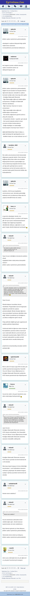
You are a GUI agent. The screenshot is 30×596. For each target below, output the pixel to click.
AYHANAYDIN (8, 16)
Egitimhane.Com (10, 594)
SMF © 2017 (13, 587)
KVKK (21, 594)
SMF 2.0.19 (8, 587)
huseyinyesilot (23, 14)
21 (18, 21)
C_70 (3, 16)
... (16, 21)
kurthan (17, 14)
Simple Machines (20, 587)
